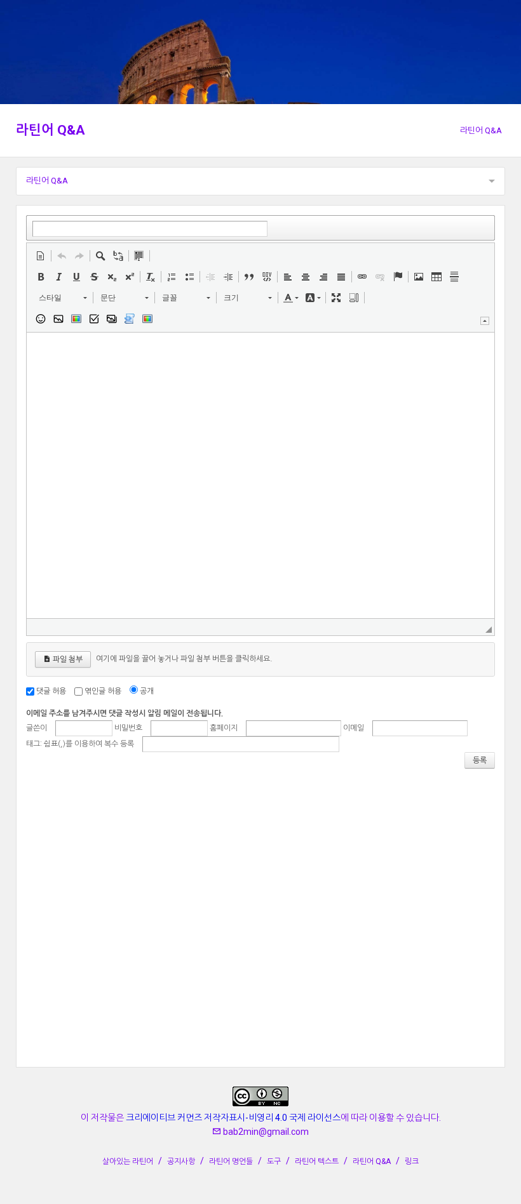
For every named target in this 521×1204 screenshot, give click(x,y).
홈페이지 (224, 728)
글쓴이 (36, 728)
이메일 (353, 728)
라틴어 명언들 (231, 1161)
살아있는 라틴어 (127, 1161)
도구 (274, 1161)
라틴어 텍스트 (317, 1161)
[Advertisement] (261, 916)
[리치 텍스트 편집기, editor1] (261, 475)
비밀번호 (128, 728)
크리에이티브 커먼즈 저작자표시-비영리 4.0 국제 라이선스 (233, 1118)
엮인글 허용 (103, 691)
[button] (41, 256)
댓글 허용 (51, 691)
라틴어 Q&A (50, 130)
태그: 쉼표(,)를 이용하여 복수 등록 (80, 744)
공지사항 (181, 1161)
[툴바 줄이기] (484, 321)
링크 (412, 1161)
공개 (147, 691)
